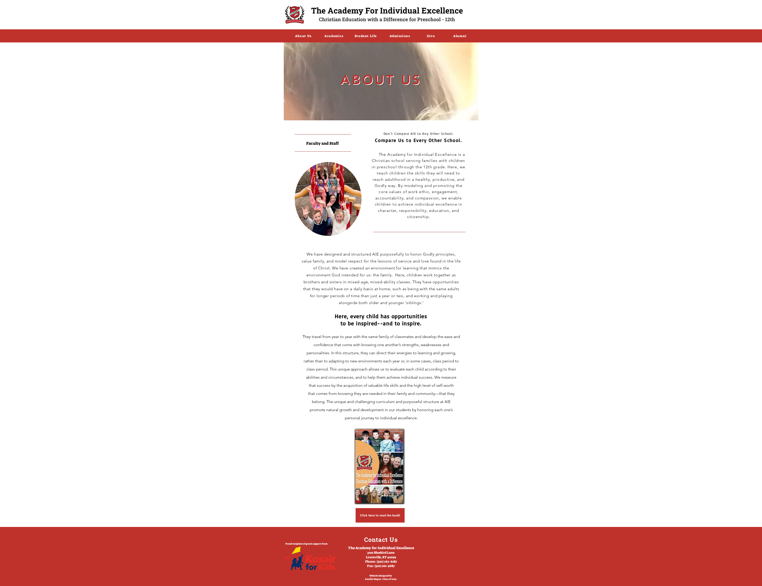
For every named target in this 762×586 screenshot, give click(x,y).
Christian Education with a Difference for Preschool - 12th (387, 19)
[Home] (295, 15)
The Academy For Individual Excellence (387, 10)
